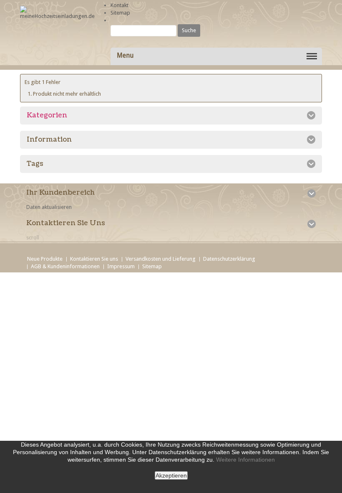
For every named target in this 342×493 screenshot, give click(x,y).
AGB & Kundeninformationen (65, 266)
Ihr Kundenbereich (60, 192)
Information (49, 139)
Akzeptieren (171, 475)
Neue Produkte (45, 259)
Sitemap (120, 13)
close (167, 486)
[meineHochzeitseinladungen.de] (57, 13)
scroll (32, 237)
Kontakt (119, 5)
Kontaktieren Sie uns (94, 259)
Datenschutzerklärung (229, 259)
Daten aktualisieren (49, 207)
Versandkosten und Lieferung (161, 259)
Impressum (121, 266)
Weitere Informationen (245, 459)
